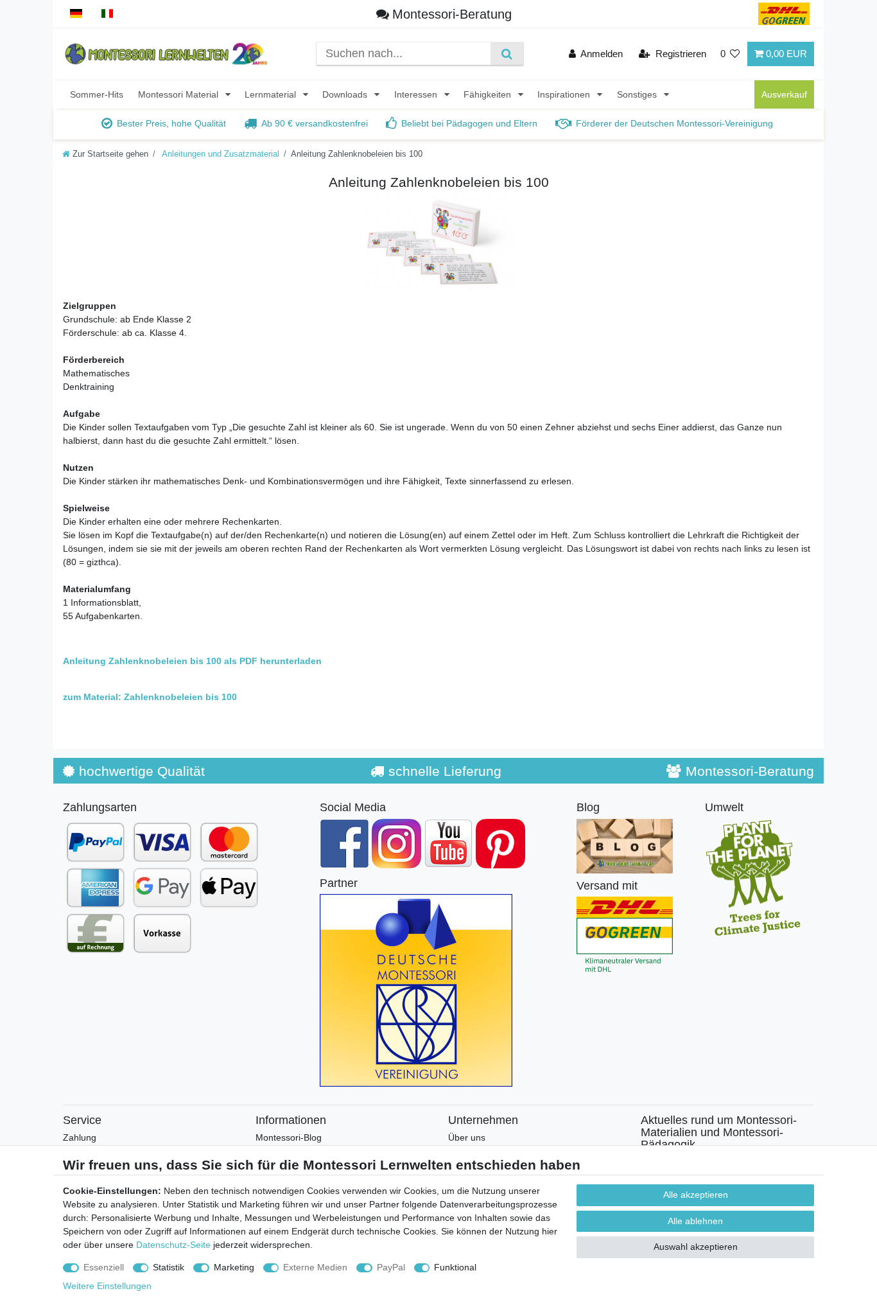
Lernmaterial (272, 94)
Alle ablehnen (695, 1221)
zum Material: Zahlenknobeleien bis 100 (150, 697)
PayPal (391, 1267)
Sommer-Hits (96, 94)
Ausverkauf (784, 94)
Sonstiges (638, 94)
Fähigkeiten (489, 94)
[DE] (76, 14)
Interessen (417, 94)
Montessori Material (179, 94)
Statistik (168, 1267)
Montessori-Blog (289, 1137)
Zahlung (79, 1137)
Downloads (346, 94)
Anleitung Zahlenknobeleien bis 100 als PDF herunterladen (192, 661)
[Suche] (507, 53)
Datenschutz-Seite (173, 1245)
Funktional (455, 1267)
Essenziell (103, 1267)
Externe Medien (315, 1267)
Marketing (234, 1267)
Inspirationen (565, 94)
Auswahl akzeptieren (696, 1246)
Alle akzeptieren (695, 1194)
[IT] (107, 14)
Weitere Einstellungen (107, 1286)
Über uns (466, 1137)
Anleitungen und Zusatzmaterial (219, 154)
